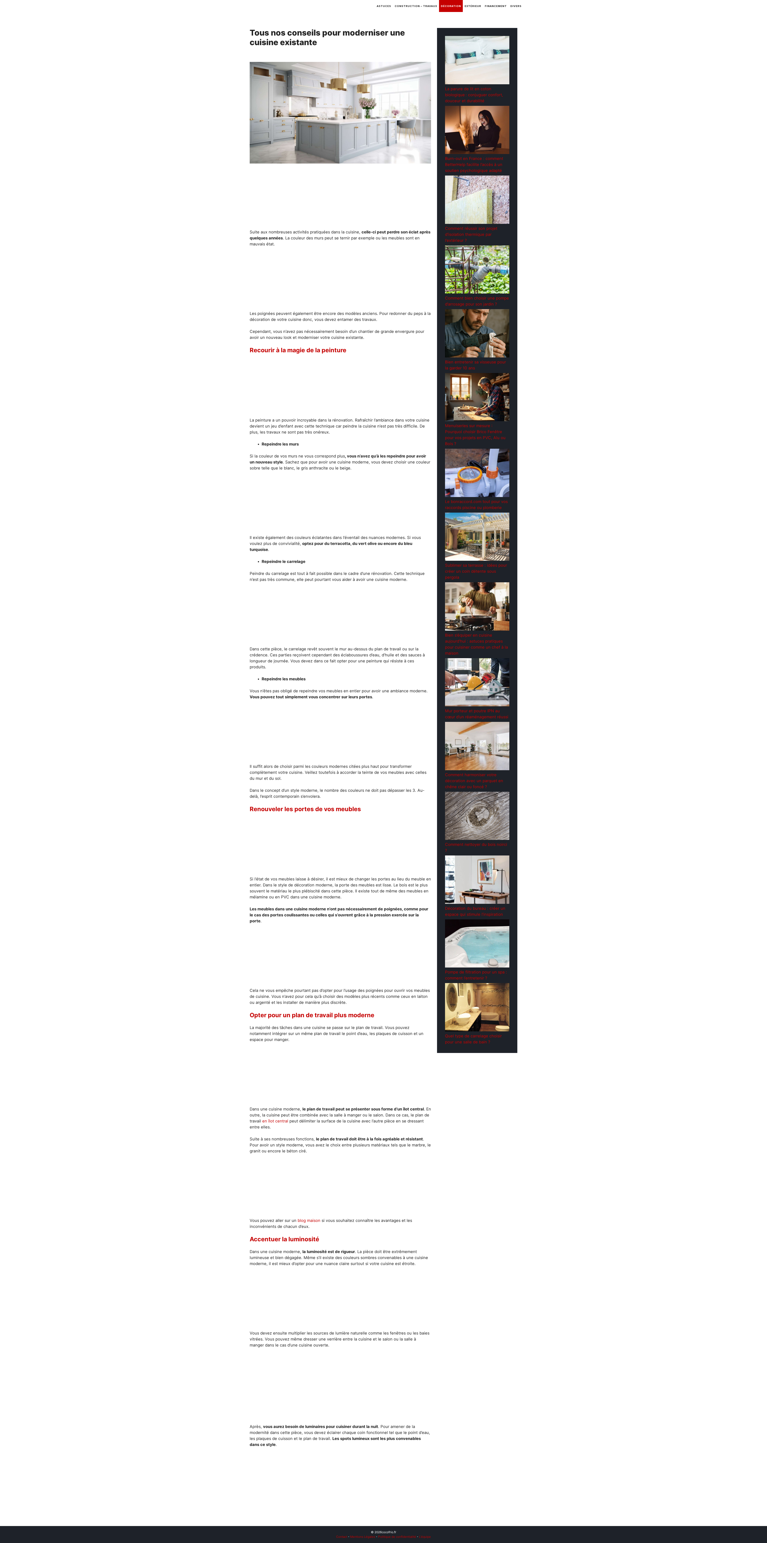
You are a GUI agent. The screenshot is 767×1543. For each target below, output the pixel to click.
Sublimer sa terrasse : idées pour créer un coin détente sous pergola (476, 571)
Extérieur (473, 6)
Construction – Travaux (416, 6)
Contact (341, 1537)
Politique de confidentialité (397, 1537)
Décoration (451, 6)
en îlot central (275, 1121)
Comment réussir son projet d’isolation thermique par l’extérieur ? (471, 234)
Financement (496, 6)
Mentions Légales (362, 1537)
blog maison (309, 1220)
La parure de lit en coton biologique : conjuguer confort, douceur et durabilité (474, 94)
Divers (516, 6)
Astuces (384, 6)
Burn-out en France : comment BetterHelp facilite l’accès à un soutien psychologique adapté (474, 164)
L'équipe (425, 1537)
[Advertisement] (340, 199)
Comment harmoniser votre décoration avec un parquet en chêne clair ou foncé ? (474, 780)
